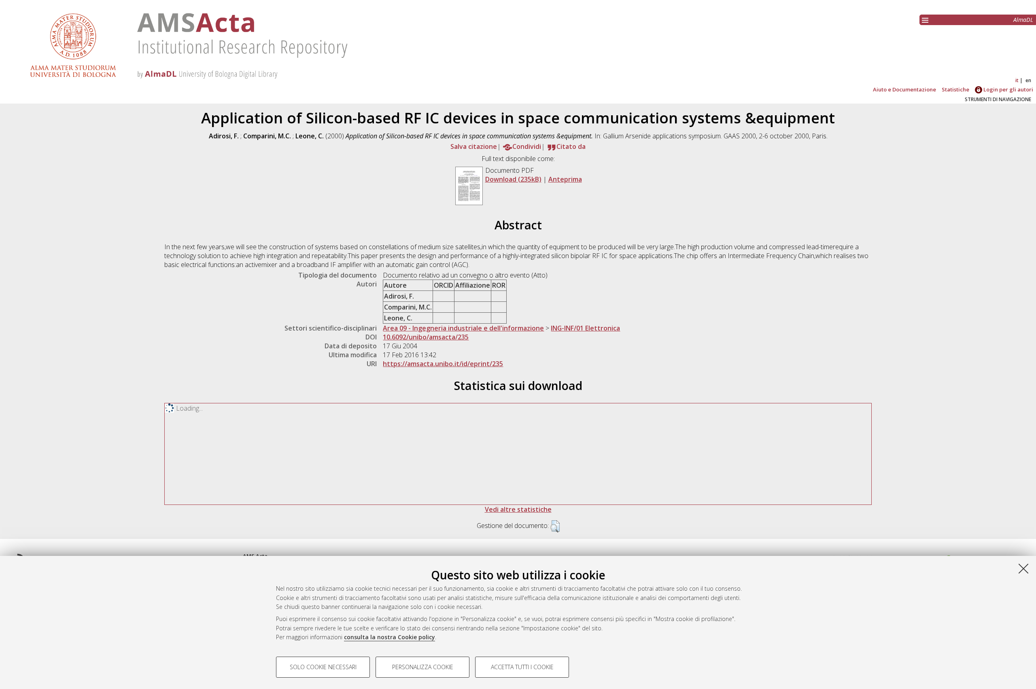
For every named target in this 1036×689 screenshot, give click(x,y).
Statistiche (955, 89)
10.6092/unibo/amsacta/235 (426, 337)
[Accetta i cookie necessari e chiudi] (1023, 568)
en (1028, 80)
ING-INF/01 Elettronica (585, 328)
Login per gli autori (1007, 89)
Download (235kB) (513, 179)
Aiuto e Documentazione (904, 89)
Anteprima (565, 179)
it (1017, 80)
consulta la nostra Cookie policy (389, 637)
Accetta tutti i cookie (522, 667)
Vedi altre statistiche (518, 509)
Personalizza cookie (422, 667)
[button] (555, 526)
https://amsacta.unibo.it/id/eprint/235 (443, 363)
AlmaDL (1023, 19)
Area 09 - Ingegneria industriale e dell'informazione (463, 328)
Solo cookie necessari (323, 667)
